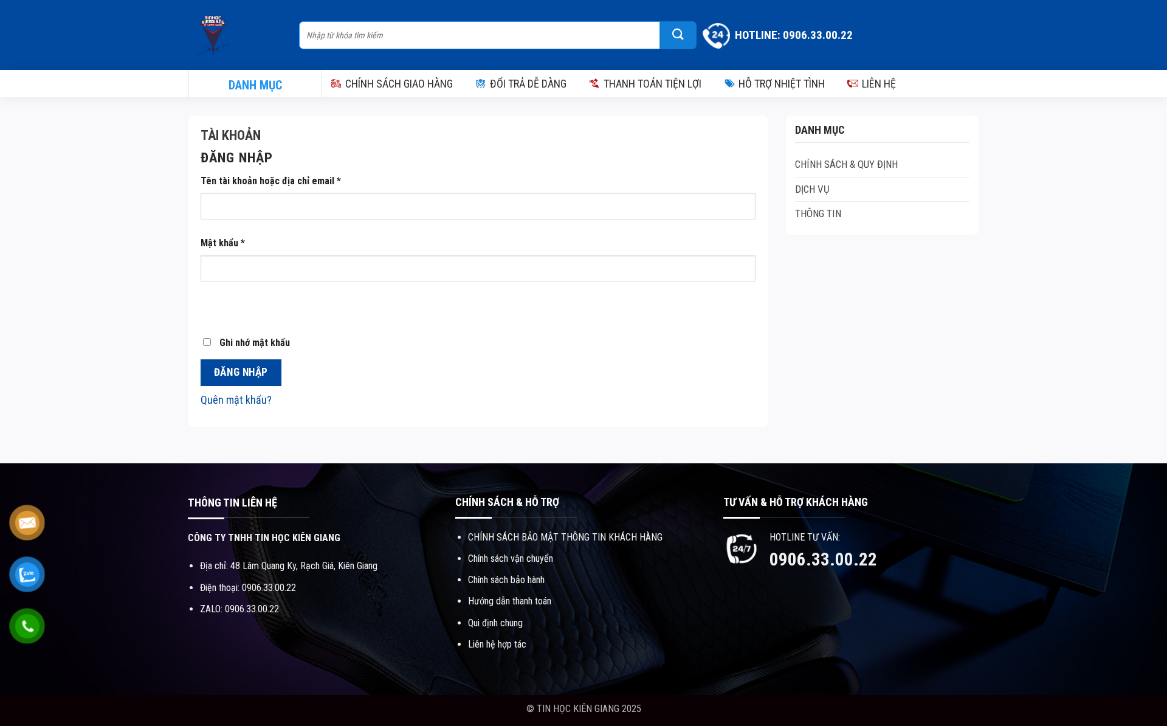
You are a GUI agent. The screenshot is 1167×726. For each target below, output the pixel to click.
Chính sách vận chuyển (510, 558)
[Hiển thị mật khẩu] (214, 305)
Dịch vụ (812, 189)
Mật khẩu (223, 243)
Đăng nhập (241, 372)
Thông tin (818, 213)
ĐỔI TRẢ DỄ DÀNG (528, 83)
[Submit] (678, 35)
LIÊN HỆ (879, 83)
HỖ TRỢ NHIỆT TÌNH (781, 83)
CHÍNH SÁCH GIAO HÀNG (399, 83)
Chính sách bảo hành (506, 580)
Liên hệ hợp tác (497, 644)
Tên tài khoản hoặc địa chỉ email (271, 181)
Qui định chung (495, 623)
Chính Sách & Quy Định (846, 164)
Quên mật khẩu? (236, 399)
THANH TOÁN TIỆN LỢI (652, 83)
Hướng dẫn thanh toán (509, 601)
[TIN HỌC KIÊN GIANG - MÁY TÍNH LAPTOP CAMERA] (237, 35)
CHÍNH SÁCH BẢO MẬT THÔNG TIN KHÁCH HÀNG (565, 537)
